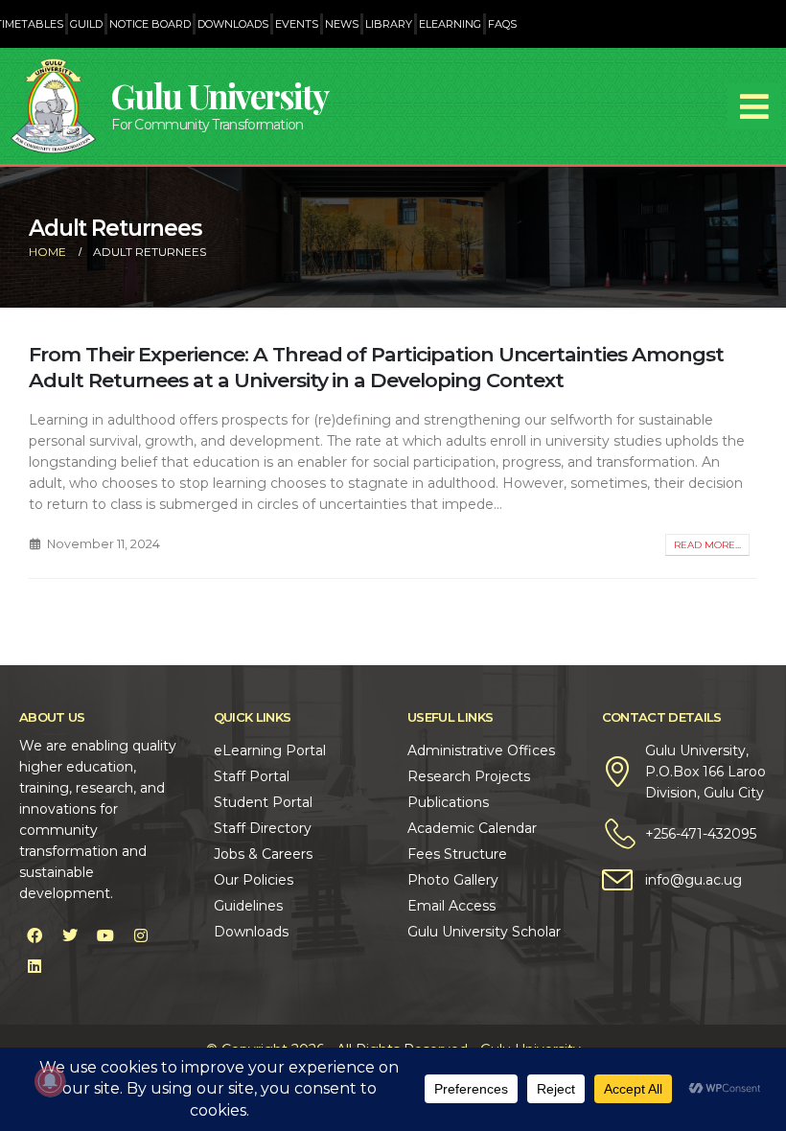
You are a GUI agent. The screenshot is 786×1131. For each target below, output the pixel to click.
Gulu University (219, 95)
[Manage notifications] (50, 1081)
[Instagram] (141, 935)
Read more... (707, 545)
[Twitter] (70, 935)
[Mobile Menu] (754, 106)
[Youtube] (105, 935)
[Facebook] (34, 935)
